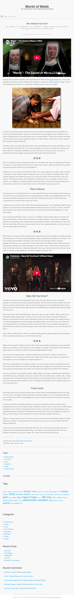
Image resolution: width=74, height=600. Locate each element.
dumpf (41, 494)
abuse (5, 491)
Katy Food (7, 531)
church (66, 26)
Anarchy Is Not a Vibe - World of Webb (16, 588)
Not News (7, 534)
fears (51, 494)
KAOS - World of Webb (11, 576)
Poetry (6, 536)
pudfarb (16, 500)
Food (6, 527)
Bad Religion (8, 553)
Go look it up (41, 305)
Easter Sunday (30, 28)
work (12, 503)
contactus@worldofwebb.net (53, 597)
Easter (23, 28)
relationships (30, 500)
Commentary (37, 26)
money (59, 497)
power (10, 500)
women (47, 28)
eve (45, 494)
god (5, 497)
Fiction (6, 524)
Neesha (65, 497)
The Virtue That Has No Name (22, 441)
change (56, 26)
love (39, 28)
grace (9, 497)
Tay (69, 196)
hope (14, 497)
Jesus (39, 497)
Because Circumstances (12, 560)
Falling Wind (8, 555)
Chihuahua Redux (40, 580)
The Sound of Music (53, 79)
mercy (54, 497)
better (34, 491)
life (36, 28)
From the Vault (8, 529)
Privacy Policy (8, 457)
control (33, 494)
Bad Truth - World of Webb (12, 572)
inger (19, 497)
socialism (43, 500)
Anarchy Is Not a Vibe (35, 584)
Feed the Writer (9, 469)
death (37, 494)
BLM (59, 491)
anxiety (51, 26)
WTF (21, 503)
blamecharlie (53, 491)
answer (15, 491)
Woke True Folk (58, 500)
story (42, 28)
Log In (6, 461)
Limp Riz (7, 558)
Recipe (6, 539)
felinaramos (57, 494)
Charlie (5, 494)
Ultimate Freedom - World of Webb (15, 584)
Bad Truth (7, 550)
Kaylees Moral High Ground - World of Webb (18, 580)
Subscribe (7, 464)
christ (61, 26)
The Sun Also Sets (27, 576)
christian (19, 494)
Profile (6, 466)
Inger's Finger (29, 497)
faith (48, 494)
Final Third (7, 459)
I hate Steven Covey (16, 443)
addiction (10, 491)
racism (20, 500)
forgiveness (65, 494)
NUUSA (33, 588)
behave (27, 491)
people (5, 500)
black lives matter (42, 491)
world (51, 28)
